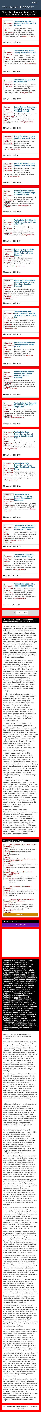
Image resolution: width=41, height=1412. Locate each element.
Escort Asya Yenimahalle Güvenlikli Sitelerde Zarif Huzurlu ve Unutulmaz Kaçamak (24, 283)
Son (25, 613)
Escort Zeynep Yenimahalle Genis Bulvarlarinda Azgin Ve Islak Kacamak (25, 109)
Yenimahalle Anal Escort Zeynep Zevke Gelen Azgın (25, 51)
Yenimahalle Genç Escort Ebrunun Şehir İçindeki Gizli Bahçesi (25, 23)
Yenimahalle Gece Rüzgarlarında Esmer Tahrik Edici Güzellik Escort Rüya (25, 466)
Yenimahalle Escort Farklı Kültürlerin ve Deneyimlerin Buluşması (21, 900)
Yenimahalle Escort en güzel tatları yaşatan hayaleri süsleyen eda (22, 859)
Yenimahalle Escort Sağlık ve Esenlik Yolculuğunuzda (20, 872)
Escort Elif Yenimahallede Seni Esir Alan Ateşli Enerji (24, 137)
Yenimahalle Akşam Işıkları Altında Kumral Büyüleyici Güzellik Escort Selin (25, 527)
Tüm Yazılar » (20, 915)
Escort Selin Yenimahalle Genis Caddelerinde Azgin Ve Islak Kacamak (24, 193)
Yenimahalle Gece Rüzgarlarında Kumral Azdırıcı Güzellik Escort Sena (23, 435)
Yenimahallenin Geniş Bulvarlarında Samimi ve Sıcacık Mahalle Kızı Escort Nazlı (25, 314)
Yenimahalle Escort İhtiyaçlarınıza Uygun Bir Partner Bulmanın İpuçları (23, 845)
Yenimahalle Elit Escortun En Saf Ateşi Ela (24, 81)
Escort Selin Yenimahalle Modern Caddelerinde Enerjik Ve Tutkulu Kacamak (24, 375)
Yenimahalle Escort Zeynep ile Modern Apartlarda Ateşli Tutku (25, 405)
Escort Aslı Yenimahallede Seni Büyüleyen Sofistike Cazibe (24, 344)
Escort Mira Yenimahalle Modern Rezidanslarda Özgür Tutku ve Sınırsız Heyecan (24, 252)
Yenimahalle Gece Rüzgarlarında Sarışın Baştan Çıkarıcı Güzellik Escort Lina (23, 497)
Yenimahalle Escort (18, 7)
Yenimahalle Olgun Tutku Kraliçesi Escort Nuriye (24, 556)
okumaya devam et (28, 36)
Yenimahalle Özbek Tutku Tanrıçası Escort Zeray (24, 585)
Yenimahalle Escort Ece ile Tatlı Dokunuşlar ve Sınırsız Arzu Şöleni (25, 222)
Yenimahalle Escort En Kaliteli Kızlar (20, 886)
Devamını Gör (20, 925)
